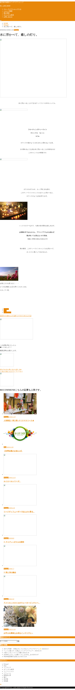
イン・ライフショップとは (12, 9)
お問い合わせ (8, 17)
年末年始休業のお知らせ (15, 656)
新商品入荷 (7, 675)
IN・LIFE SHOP (5, 6)
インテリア (7, 312)
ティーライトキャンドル (23, 316)
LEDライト (3, 316)
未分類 (6, 679)
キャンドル (11, 316)
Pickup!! (6, 309)
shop (5, 310)
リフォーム (7, 673)
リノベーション (9, 671)
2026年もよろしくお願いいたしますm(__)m (21, 654)
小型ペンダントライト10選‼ (16, 652)
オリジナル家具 (9, 15)
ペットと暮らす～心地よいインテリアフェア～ (22, 651)
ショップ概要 (8, 11)
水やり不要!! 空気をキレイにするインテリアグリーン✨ (26, 649)
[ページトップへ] (0, 684)
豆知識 (6, 681)
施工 (5, 677)
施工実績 (7, 13)
